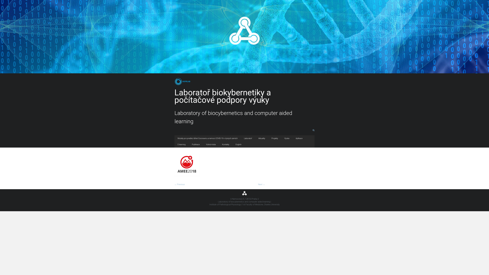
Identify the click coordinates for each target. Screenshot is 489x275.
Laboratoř (248, 138)
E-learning (182, 144)
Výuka (286, 138)
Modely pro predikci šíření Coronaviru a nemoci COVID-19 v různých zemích (208, 138)
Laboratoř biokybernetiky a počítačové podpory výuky (222, 96)
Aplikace (299, 138)
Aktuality (261, 138)
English (238, 144)
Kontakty (225, 144)
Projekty (274, 138)
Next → (261, 184)
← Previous (179, 184)
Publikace (196, 144)
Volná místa (211, 144)
